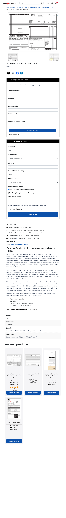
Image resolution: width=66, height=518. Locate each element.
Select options (14, 392)
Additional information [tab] (17, 309)
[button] (57, 16)
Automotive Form (21, 244)
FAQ (17, 238)
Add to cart (33, 214)
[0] (55, 3)
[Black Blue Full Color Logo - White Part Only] (33, 167)
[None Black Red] (33, 174)
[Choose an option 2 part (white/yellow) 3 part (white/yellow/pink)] (33, 159)
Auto (12, 244)
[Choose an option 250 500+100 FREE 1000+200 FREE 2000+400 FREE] (33, 150)
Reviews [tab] (33, 309)
